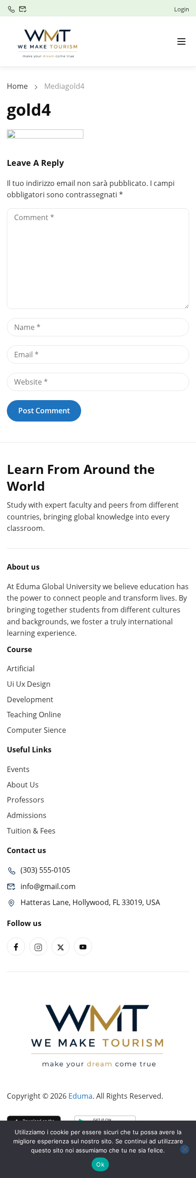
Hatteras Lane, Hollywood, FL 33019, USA (90, 902)
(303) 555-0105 (45, 870)
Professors (25, 800)
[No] (184, 1149)
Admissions (26, 815)
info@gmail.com (48, 886)
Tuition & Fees (31, 831)
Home (17, 86)
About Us (23, 785)
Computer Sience (36, 730)
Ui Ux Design (29, 684)
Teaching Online (34, 715)
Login (181, 9)
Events (18, 769)
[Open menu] (181, 41)
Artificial (21, 669)
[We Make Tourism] (48, 41)
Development (30, 699)
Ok (100, 1164)
